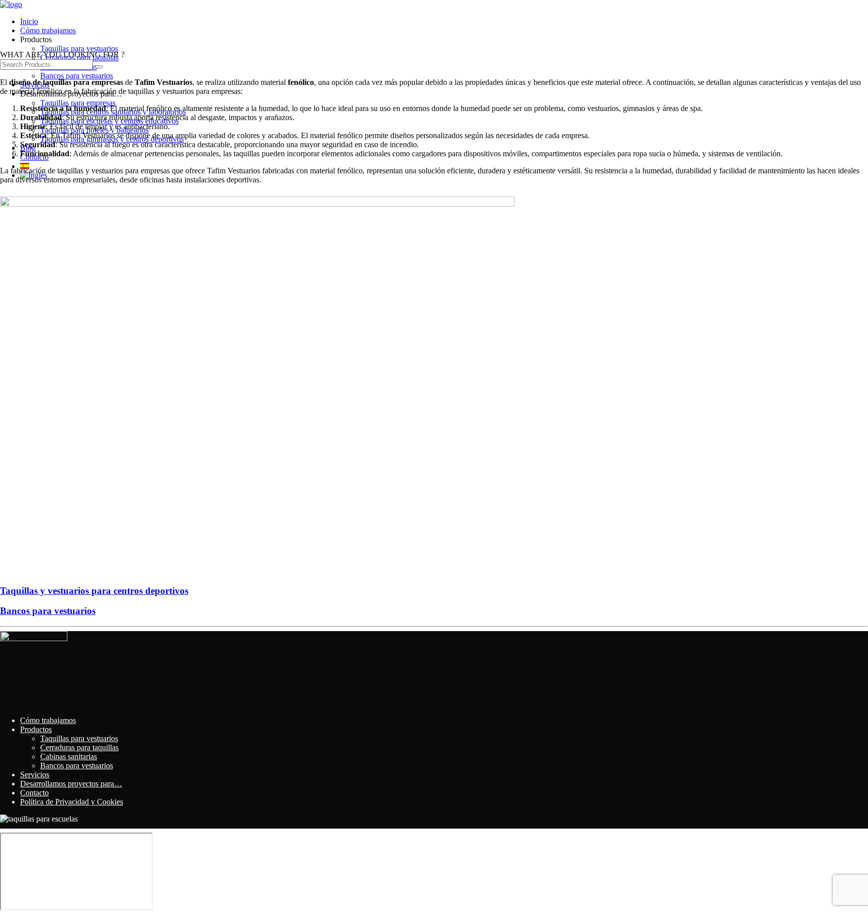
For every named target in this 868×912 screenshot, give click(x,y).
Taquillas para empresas (78, 102)
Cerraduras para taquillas (79, 747)
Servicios (34, 774)
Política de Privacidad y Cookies (71, 801)
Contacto (34, 792)
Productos (36, 729)
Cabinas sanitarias (68, 756)
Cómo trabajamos (48, 30)
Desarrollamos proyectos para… (71, 783)
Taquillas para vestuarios (79, 48)
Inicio (29, 21)
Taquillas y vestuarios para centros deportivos (94, 590)
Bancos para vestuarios (76, 75)
